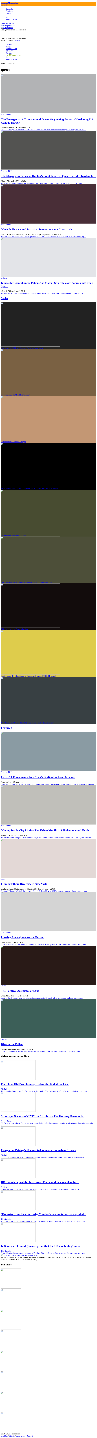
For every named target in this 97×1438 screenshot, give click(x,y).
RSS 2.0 (30, 1436)
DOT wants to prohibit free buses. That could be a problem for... (40, 1182)
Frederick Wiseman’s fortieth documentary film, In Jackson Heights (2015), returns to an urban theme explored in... (44, 891)
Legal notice (20, 1436)
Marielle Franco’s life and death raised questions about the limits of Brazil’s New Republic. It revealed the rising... (43, 237)
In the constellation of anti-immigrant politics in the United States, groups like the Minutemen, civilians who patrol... (44, 944)
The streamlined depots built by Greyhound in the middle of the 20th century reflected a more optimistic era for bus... (44, 1091)
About (8, 57)
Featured (6, 727)
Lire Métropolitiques (13, 55)
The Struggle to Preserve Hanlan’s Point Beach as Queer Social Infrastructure (48, 176)
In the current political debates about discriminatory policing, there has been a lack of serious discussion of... (41, 1051)
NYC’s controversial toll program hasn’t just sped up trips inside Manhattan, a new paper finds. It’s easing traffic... (43, 1157)
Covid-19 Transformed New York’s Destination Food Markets (38, 777)
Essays (3, 986)
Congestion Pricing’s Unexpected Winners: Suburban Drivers (38, 1150)
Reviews (4, 879)
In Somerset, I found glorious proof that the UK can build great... (40, 1246)
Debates (4, 278)
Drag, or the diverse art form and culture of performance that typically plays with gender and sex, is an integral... (42, 998)
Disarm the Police (12, 1044)
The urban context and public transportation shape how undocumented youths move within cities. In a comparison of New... (47, 838)
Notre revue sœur (7, 23)
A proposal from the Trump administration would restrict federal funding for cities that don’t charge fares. (40, 1189)
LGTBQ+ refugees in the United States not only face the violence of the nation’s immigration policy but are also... (43, 130)
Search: (4, 63)
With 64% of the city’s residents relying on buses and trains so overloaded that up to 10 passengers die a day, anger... (44, 1221)
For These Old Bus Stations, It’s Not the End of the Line (35, 1084)
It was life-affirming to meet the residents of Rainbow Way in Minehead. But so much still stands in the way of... (43, 1253)
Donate (17, 40)
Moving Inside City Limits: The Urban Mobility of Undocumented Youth (45, 830)
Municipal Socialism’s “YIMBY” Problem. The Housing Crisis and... (42, 1116)
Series (4, 298)
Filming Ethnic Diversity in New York (24, 883)
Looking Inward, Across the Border (22, 937)
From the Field (6, 114)
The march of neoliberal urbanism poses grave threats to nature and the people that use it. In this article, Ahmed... (43, 183)
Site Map (4, 1436)
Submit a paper (11, 59)
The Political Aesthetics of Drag (20, 990)
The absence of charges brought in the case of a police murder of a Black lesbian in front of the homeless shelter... (43, 293)
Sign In (12, 1436)
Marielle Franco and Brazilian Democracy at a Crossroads (36, 229)
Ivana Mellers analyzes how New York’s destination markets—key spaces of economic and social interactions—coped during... (48, 784)
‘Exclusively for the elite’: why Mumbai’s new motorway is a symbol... (43, 1214)
